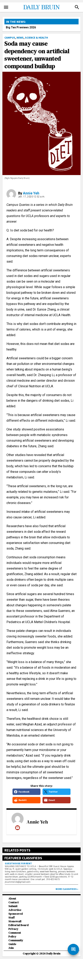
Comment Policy (14, 934)
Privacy (13, 929)
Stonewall (14, 921)
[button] (77, 7)
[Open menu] (6, 7)
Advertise (14, 910)
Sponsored (15, 914)
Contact (13, 902)
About (12, 898)
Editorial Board (18, 925)
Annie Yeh (31, 193)
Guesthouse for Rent (18, 863)
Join (11, 948)
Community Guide (15, 942)
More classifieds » (67, 888)
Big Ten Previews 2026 (21, 27)
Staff (11, 917)
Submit (13, 906)
